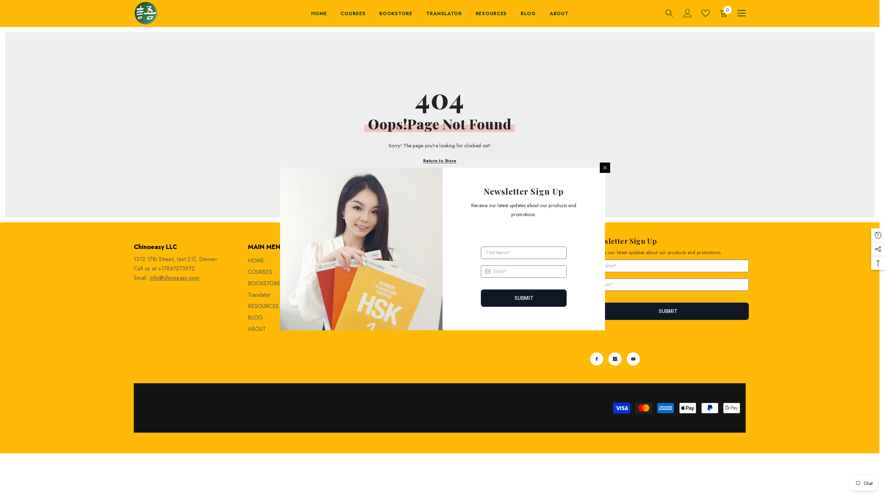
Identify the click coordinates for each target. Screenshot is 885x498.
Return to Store (440, 161)
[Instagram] (615, 359)
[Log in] (687, 13)
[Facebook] (596, 359)
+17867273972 (176, 269)
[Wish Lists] (705, 13)
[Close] (605, 168)
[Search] (669, 13)
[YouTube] (633, 359)
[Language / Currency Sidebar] (741, 13)
